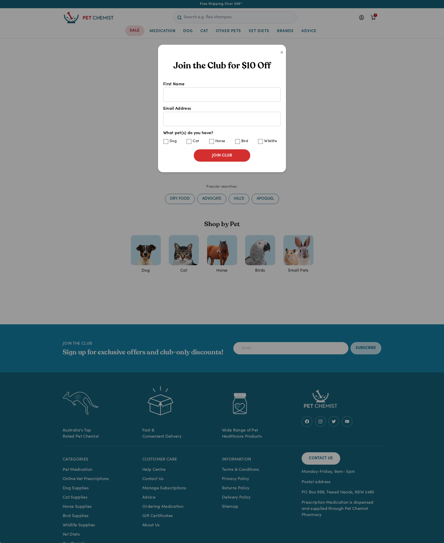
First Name (173, 84)
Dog (173, 141)
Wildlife (270, 141)
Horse (220, 141)
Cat (196, 141)
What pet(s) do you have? (220, 137)
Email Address (177, 109)
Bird (244, 141)
